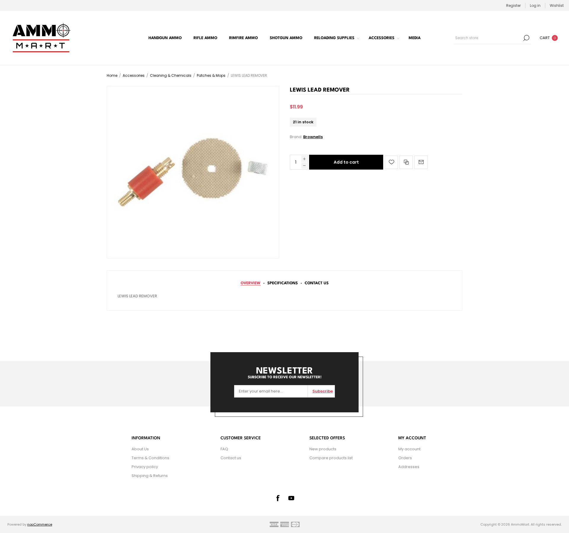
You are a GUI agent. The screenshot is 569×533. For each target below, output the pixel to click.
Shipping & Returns (150, 475)
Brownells (313, 137)
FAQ (224, 449)
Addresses (408, 467)
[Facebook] (278, 498)
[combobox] (488, 38)
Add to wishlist (391, 162)
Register (513, 5)
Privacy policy (145, 467)
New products (322, 449)
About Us (140, 449)
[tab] (250, 283)
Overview (250, 283)
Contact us (230, 458)
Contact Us (317, 283)
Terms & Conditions (150, 458)
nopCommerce (39, 524)
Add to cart (346, 162)
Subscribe (322, 391)
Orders (405, 458)
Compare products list (331, 458)
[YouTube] (291, 498)
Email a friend (421, 162)
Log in (535, 5)
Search (526, 38)
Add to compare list (406, 162)
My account (409, 449)
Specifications (282, 283)
